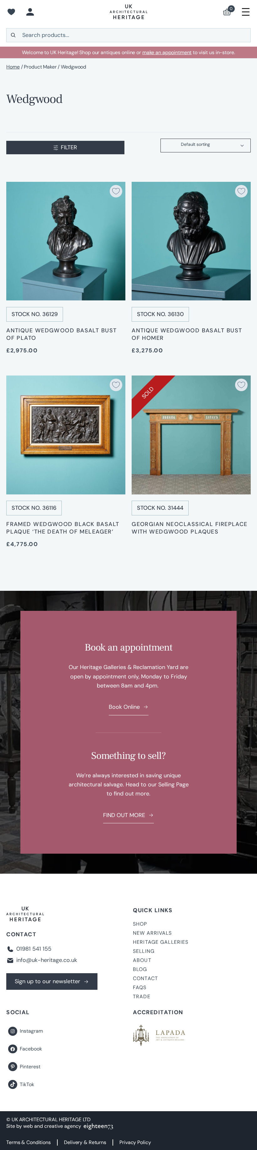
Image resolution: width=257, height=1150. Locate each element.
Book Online (124, 707)
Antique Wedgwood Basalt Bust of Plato (61, 334)
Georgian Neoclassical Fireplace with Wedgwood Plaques (190, 527)
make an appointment (167, 52)
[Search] (13, 35)
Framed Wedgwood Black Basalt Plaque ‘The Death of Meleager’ (62, 527)
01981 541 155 (33, 949)
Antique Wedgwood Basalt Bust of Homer (187, 334)
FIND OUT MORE (124, 815)
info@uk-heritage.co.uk (46, 960)
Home (13, 67)
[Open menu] (246, 12)
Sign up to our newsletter (47, 981)
